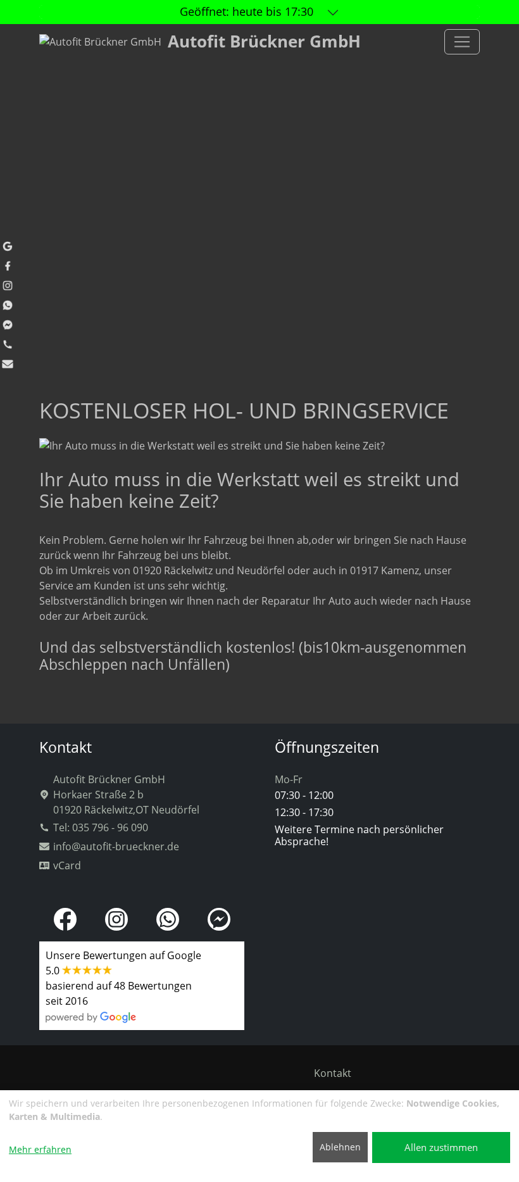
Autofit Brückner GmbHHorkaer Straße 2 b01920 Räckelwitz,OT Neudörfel (126, 794)
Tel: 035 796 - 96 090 (100, 827)
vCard (67, 865)
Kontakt (332, 1073)
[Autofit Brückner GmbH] (462, 41)
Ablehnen (340, 1147)
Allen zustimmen (441, 1147)
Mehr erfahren (40, 1149)
